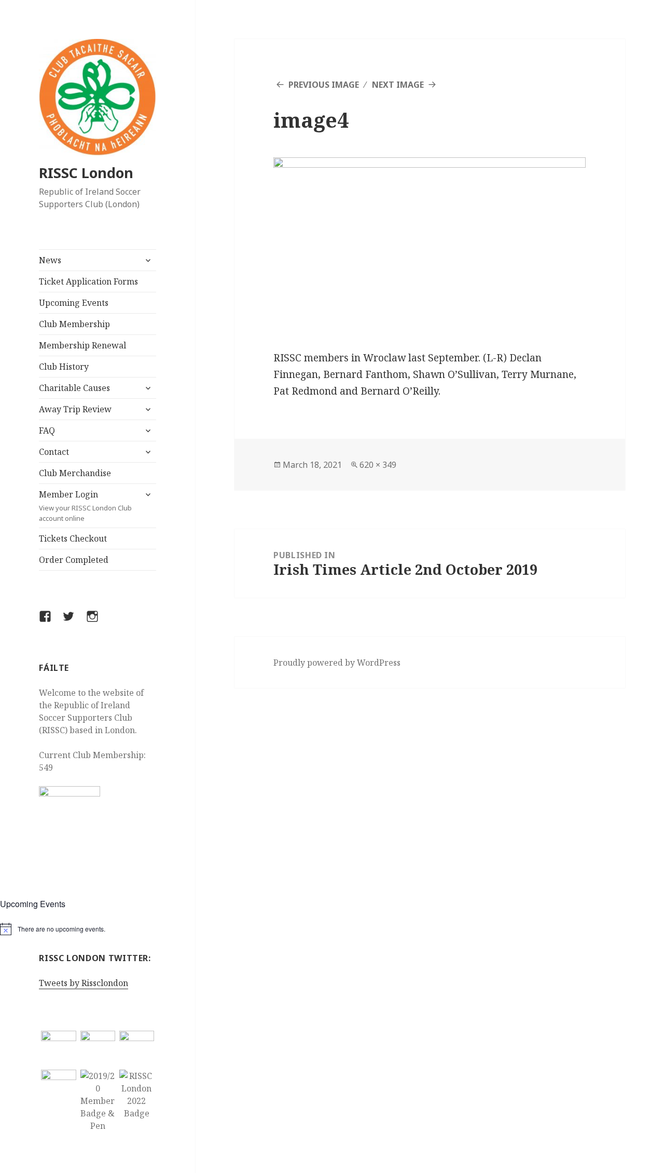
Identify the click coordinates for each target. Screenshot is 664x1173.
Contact (54, 451)
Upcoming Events (73, 302)
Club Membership (74, 324)
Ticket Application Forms (88, 281)
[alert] (97, 929)
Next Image (398, 84)
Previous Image (323, 84)
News (50, 260)
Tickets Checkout (73, 538)
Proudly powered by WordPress (336, 662)
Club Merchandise (75, 473)
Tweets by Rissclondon (83, 983)
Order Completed (73, 559)
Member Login (85, 506)
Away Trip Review (75, 409)
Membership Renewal (82, 345)
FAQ (47, 430)
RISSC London (86, 172)
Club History (64, 366)
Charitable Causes (74, 388)
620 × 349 (377, 464)
